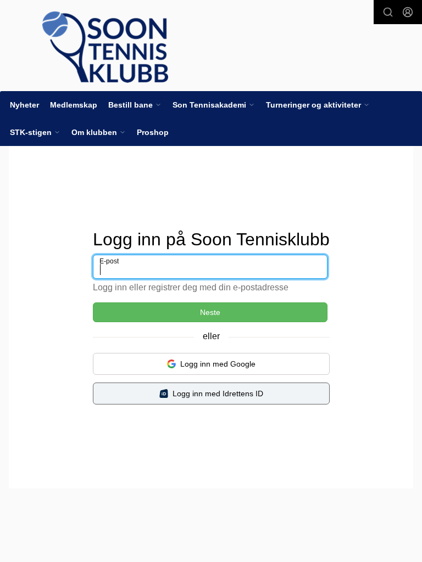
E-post (109, 261)
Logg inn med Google (218, 363)
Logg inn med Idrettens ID (218, 393)
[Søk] (388, 12)
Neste (210, 312)
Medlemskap (73, 104)
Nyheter (24, 104)
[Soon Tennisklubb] (105, 47)
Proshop (153, 132)
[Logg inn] (408, 12)
